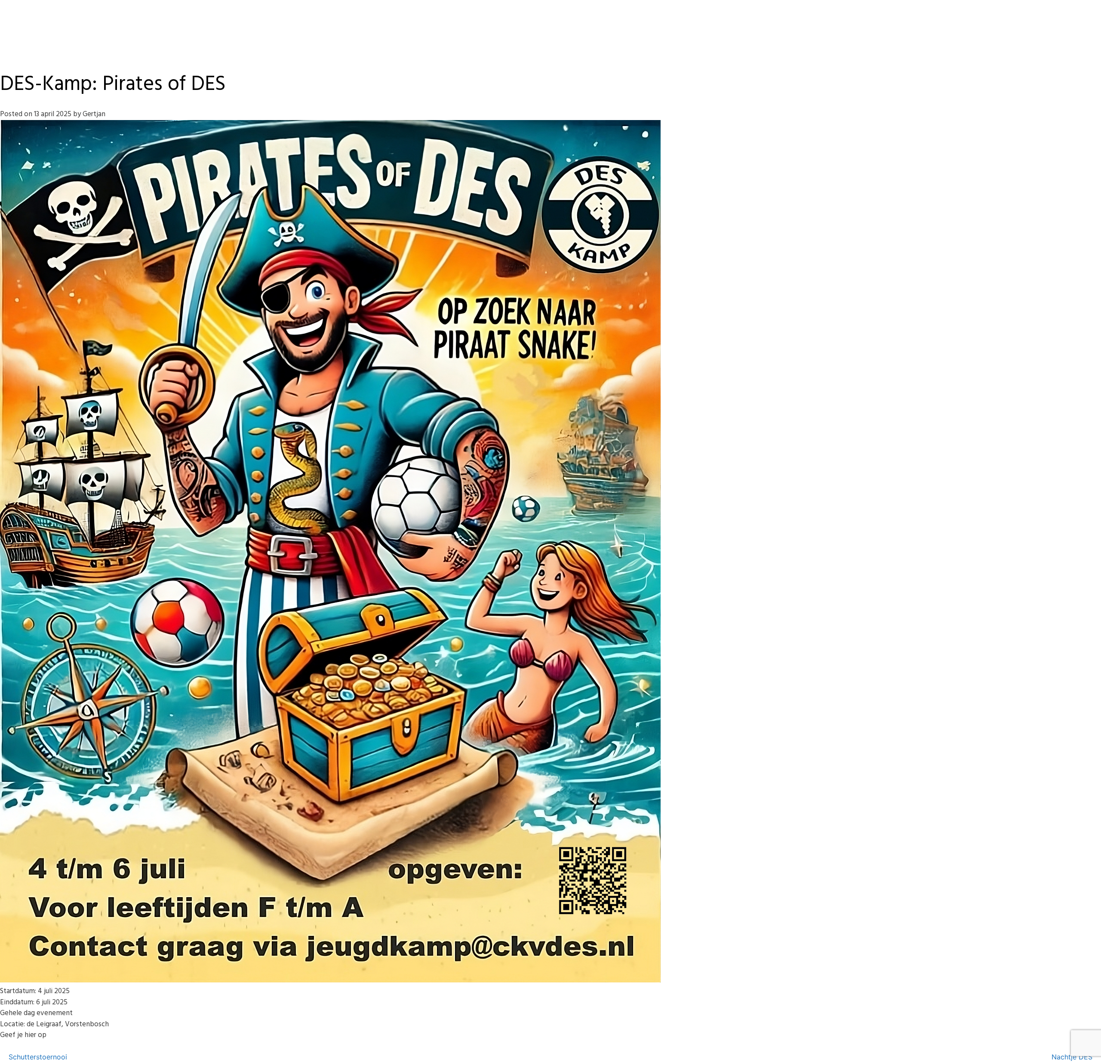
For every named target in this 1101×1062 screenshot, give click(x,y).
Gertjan (94, 114)
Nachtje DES (1072, 1057)
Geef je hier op (23, 1035)
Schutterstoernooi (38, 1057)
